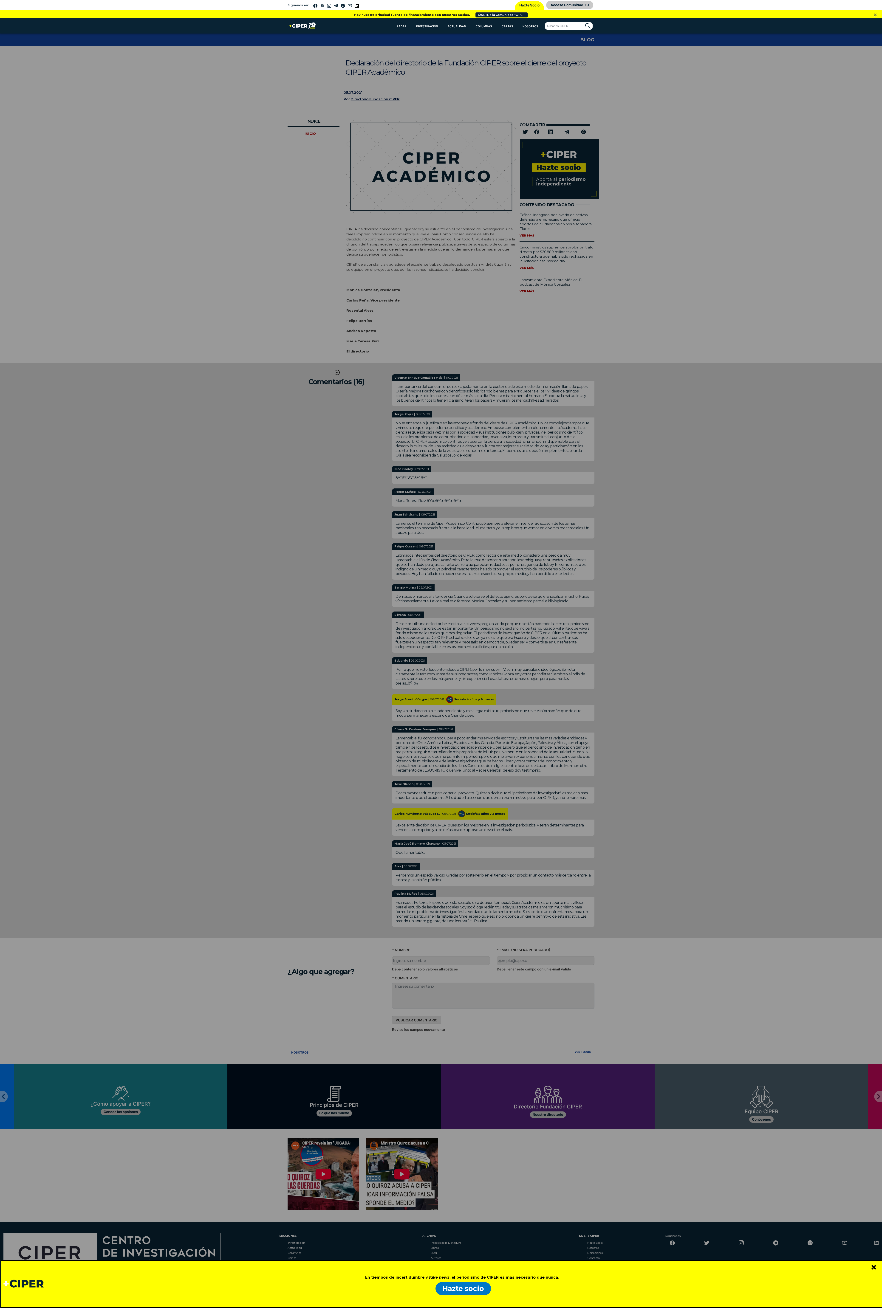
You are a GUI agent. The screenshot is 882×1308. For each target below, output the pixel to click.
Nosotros (530, 26)
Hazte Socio (529, 5)
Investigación (427, 26)
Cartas (507, 26)
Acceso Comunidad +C (570, 5)
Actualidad (456, 26)
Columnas (484, 26)
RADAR (402, 26)
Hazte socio (463, 1288)
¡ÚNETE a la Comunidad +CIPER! (501, 15)
